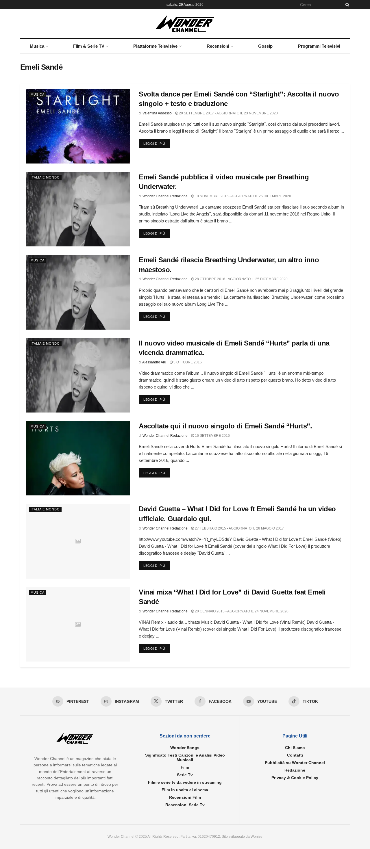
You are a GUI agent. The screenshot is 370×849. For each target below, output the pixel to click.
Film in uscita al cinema (185, 789)
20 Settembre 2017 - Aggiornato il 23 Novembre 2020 (228, 113)
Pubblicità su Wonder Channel (295, 762)
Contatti (295, 755)
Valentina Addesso (157, 113)
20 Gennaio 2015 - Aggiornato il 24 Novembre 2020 (241, 611)
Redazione (294, 770)
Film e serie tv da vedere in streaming (185, 782)
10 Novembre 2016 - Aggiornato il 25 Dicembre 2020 (242, 196)
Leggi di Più (156, 143)
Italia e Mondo (45, 177)
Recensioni (218, 46)
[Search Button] (346, 4)
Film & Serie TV (88, 46)
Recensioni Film (185, 797)
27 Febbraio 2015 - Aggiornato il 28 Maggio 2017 (239, 528)
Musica (37, 46)
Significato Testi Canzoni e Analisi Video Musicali (185, 757)
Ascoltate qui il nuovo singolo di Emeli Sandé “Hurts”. (225, 426)
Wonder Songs (184, 747)
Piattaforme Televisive (155, 46)
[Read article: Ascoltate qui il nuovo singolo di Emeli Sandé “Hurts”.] (78, 458)
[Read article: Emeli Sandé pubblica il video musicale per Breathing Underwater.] (78, 209)
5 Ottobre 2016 (187, 362)
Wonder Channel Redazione (165, 196)
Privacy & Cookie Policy (294, 777)
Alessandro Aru (154, 362)
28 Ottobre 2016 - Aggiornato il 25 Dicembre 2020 (241, 279)
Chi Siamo (295, 747)
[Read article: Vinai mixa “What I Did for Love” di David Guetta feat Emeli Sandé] (78, 624)
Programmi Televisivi (319, 46)
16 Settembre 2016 (212, 436)
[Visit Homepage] (185, 23)
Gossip (265, 46)
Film (185, 767)
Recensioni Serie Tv (185, 804)
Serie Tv (185, 774)
